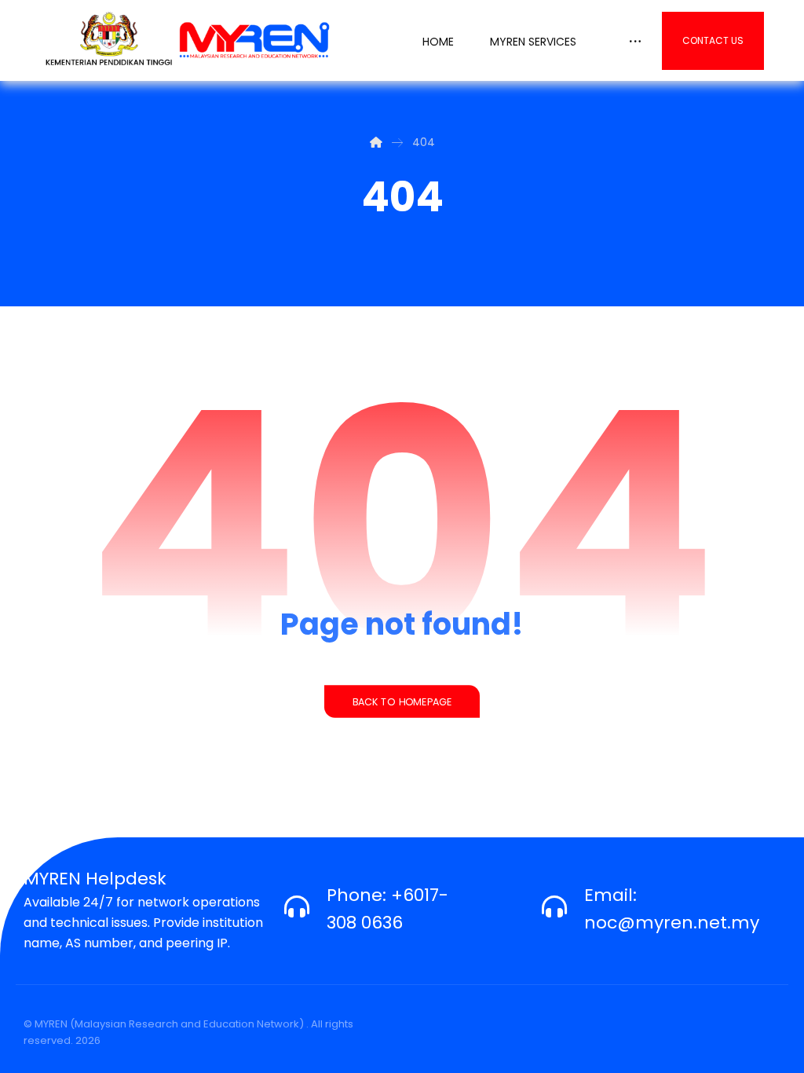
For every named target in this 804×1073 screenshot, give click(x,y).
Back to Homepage (402, 701)
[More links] (635, 37)
